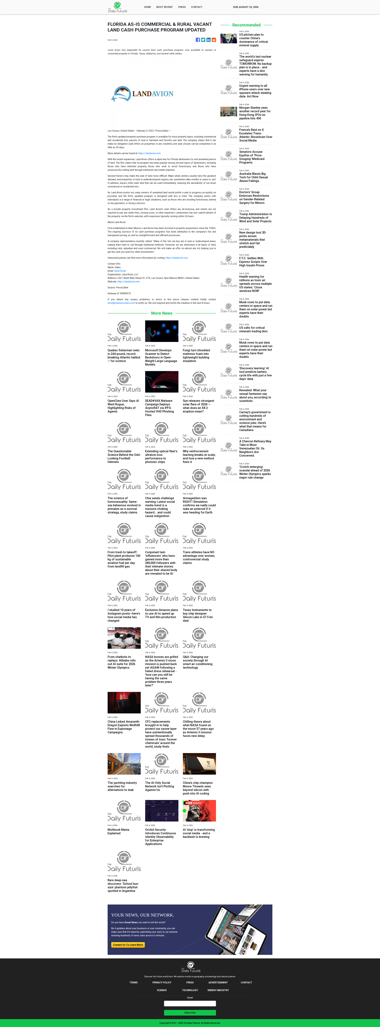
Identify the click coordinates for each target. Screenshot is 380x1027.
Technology (190, 990)
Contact (246, 982)
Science (162, 990)
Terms (134, 982)
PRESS (182, 7)
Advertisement (218, 982)
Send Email (120, 270)
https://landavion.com (149, 153)
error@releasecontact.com (121, 303)
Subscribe (190, 1012)
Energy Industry (218, 990)
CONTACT (196, 7)
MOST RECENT (164, 7)
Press (190, 982)
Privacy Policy (161, 982)
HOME (147, 7)
